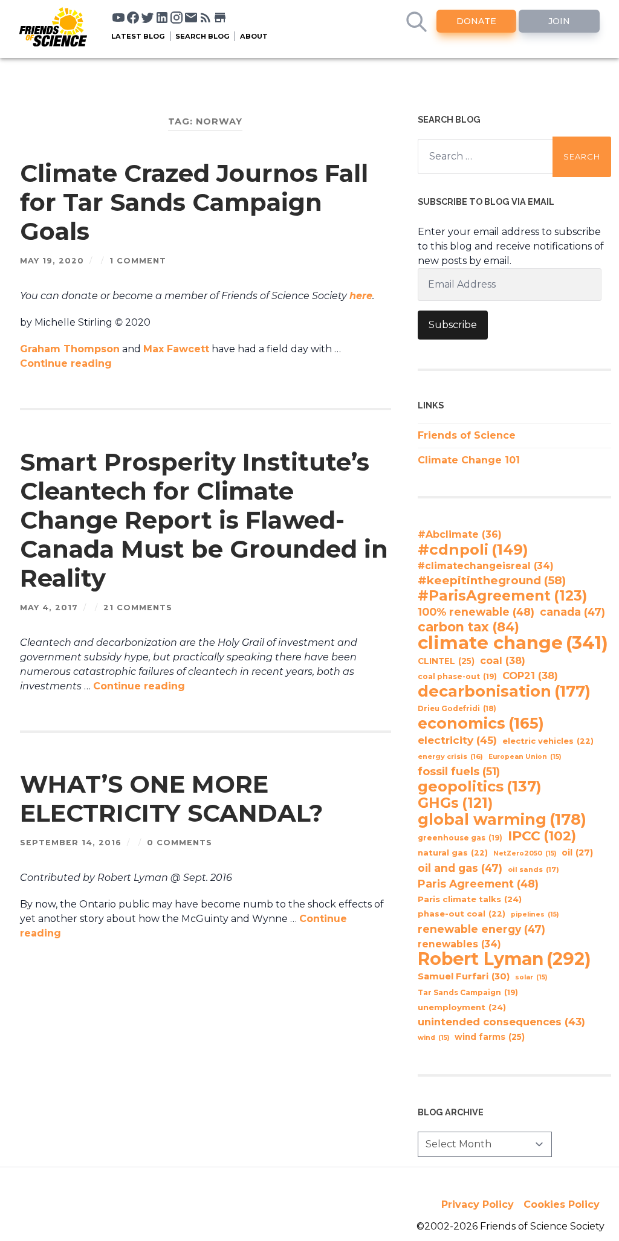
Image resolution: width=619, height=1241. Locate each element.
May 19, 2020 (52, 260)
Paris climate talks (470, 899)
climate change (513, 643)
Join (559, 21)
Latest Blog (138, 36)
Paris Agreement (478, 883)
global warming (502, 819)
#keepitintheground (492, 580)
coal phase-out (457, 676)
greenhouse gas (460, 837)
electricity (457, 739)
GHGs (455, 803)
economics (481, 723)
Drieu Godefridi (457, 708)
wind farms (490, 1037)
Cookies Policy (561, 1204)
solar (531, 977)
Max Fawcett (176, 349)
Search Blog (202, 36)
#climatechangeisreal (486, 566)
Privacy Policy (477, 1204)
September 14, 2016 (71, 842)
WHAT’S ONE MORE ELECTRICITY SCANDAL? (171, 798)
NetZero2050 (524, 853)
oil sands (533, 869)
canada (572, 611)
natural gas (453, 852)
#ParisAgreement (502, 595)
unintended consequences (501, 1022)
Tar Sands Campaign (468, 992)
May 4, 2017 (49, 607)
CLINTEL (446, 661)
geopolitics (480, 786)
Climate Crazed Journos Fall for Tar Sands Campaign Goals (194, 202)
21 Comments (137, 607)
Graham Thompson (70, 349)
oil (577, 852)
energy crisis (450, 756)
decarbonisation (504, 691)
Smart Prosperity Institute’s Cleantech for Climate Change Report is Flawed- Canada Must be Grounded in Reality (204, 520)
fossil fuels (459, 771)
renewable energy (481, 929)
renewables (459, 944)
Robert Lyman (504, 959)
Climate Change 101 (469, 460)
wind (433, 1038)
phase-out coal (461, 913)
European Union (524, 757)
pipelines (535, 914)
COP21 (530, 675)
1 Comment (137, 260)
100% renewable (476, 611)
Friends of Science (467, 435)
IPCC (542, 836)
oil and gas (460, 868)
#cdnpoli (473, 549)
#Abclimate (460, 534)
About (254, 36)
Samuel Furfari (464, 976)
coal (502, 660)
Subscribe (453, 324)
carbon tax (468, 627)
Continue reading (66, 363)
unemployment (462, 1007)
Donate (476, 21)
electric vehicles (548, 741)
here (360, 295)
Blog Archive (451, 1112)
